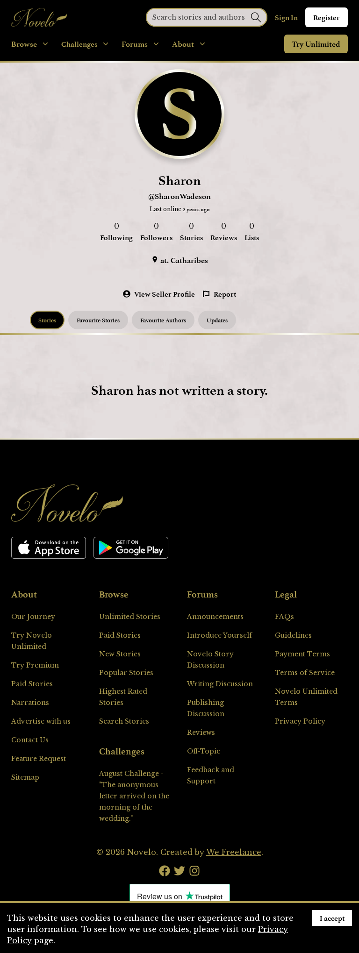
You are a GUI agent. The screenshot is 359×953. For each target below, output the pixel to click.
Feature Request (38, 758)
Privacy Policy (300, 721)
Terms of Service (305, 673)
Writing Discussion (220, 684)
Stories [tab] (47, 320)
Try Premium (35, 665)
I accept (332, 918)
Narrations (30, 702)
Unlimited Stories (129, 616)
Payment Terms (302, 654)
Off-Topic (203, 751)
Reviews (201, 732)
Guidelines (293, 635)
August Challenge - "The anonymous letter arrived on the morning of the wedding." (134, 796)
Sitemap (25, 777)
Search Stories (124, 721)
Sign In (286, 17)
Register (326, 17)
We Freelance (233, 852)
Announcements (215, 616)
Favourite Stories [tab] (98, 320)
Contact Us (30, 740)
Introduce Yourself (219, 635)
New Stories (120, 654)
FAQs (284, 616)
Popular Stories (126, 673)
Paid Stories (32, 684)
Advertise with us (41, 721)
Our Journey (33, 616)
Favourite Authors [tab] (163, 320)
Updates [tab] (217, 320)
